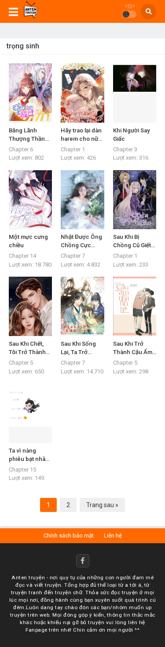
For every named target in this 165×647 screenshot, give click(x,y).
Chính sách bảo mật (69, 535)
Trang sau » (102, 504)
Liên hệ (113, 535)
